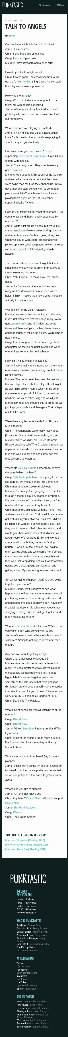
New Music (29, 1004)
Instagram (22, 977)
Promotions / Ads (32, 1016)
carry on (18, 323)
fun (32, 598)
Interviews (31, 902)
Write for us (31, 1020)
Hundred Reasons (25, 807)
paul (12, 35)
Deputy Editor (32, 931)
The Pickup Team (26, 947)
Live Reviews (32, 1008)
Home (20, 899)
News (19, 902)
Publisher (29, 925)
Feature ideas (32, 1023)
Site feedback (32, 1026)
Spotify (26, 988)
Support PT (32, 912)
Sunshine (28, 728)
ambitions (27, 626)
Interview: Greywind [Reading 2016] (25, 840)
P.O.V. (20, 909)
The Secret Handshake (32, 156)
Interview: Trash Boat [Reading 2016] (25, 849)
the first (26, 81)
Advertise (31, 909)
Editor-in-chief (32, 928)
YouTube (27, 984)
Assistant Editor (32, 935)
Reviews (21, 912)
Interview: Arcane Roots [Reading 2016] (27, 844)
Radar (20, 906)
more (62, 5)
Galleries (30, 899)
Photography (32, 1011)
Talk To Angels (27, 467)
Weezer (17, 812)
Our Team (31, 906)
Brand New (20, 719)
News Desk (33, 944)
